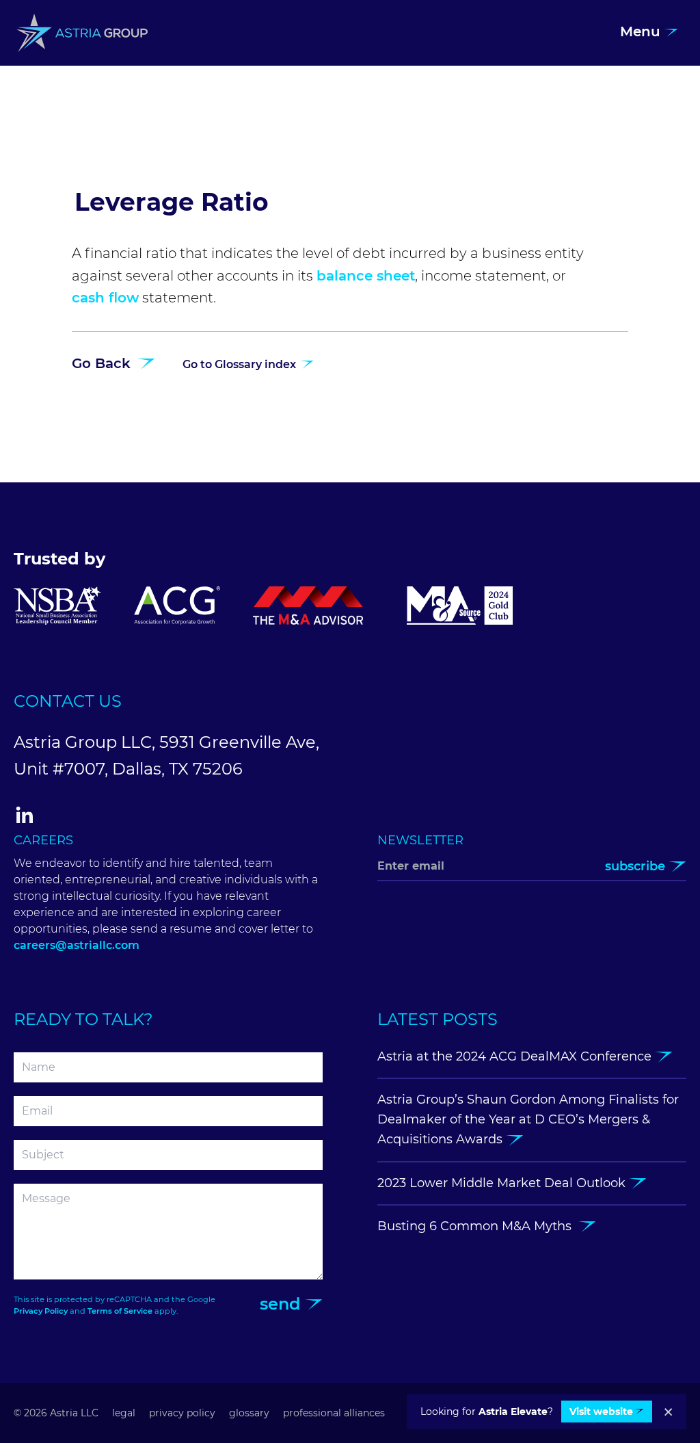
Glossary (249, 1413)
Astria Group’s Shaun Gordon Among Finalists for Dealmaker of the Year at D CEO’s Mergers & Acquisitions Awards (528, 1119)
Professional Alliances (334, 1413)
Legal (123, 1413)
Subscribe (637, 866)
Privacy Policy (41, 1311)
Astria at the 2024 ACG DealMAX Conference (516, 1056)
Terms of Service (120, 1311)
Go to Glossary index (241, 364)
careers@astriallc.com (76, 945)
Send (282, 1304)
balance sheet (366, 276)
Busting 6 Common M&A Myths (477, 1226)
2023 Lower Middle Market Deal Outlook (503, 1183)
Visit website (601, 1411)
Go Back (103, 363)
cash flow (105, 297)
